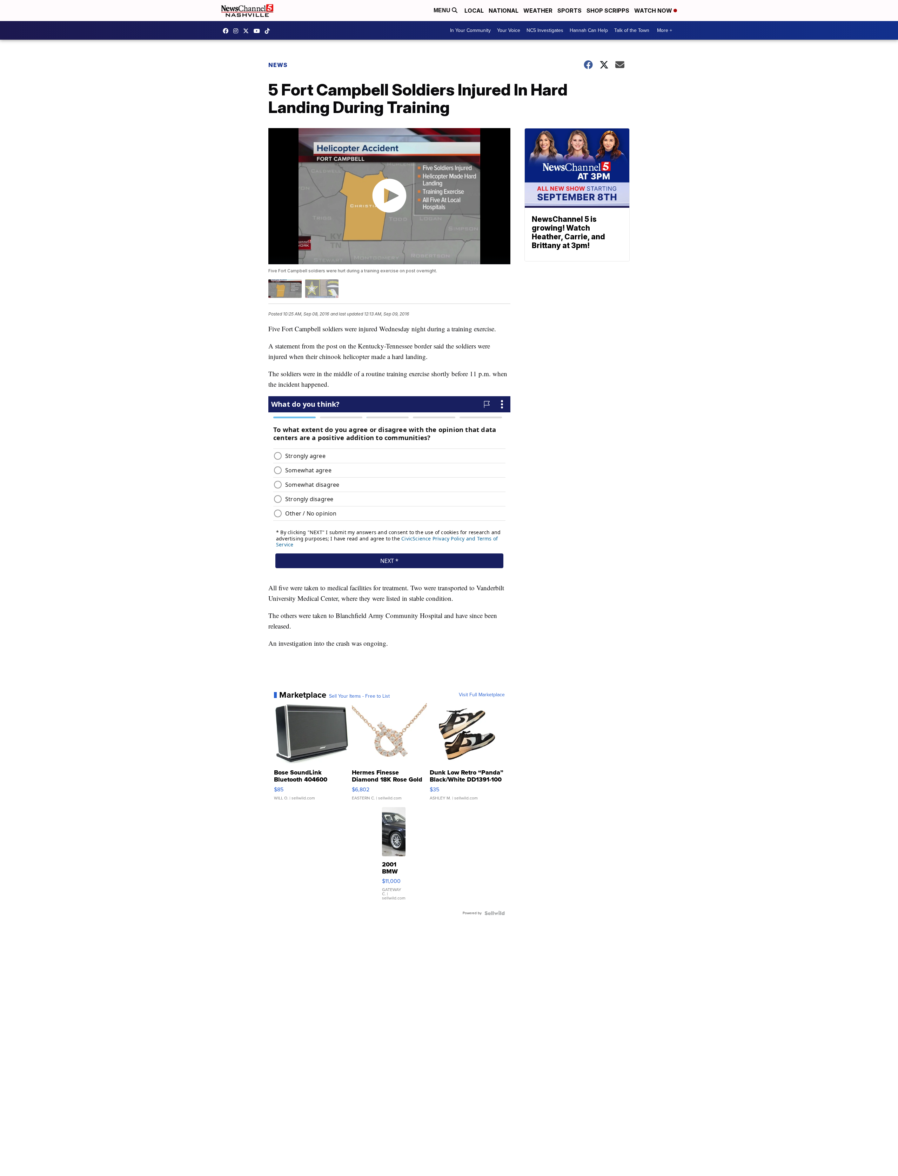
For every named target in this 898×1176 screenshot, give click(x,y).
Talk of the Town (631, 30)
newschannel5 (227, 31)
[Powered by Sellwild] (494, 913)
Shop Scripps (608, 10)
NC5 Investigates (545, 30)
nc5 (247, 31)
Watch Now (654, 10)
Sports (569, 10)
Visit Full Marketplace (482, 694)
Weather (537, 10)
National (503, 10)
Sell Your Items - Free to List (359, 696)
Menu (443, 10)
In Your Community (470, 30)
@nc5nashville (269, 31)
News (278, 64)
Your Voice (508, 30)
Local (474, 10)
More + (664, 30)
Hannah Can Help (589, 30)
